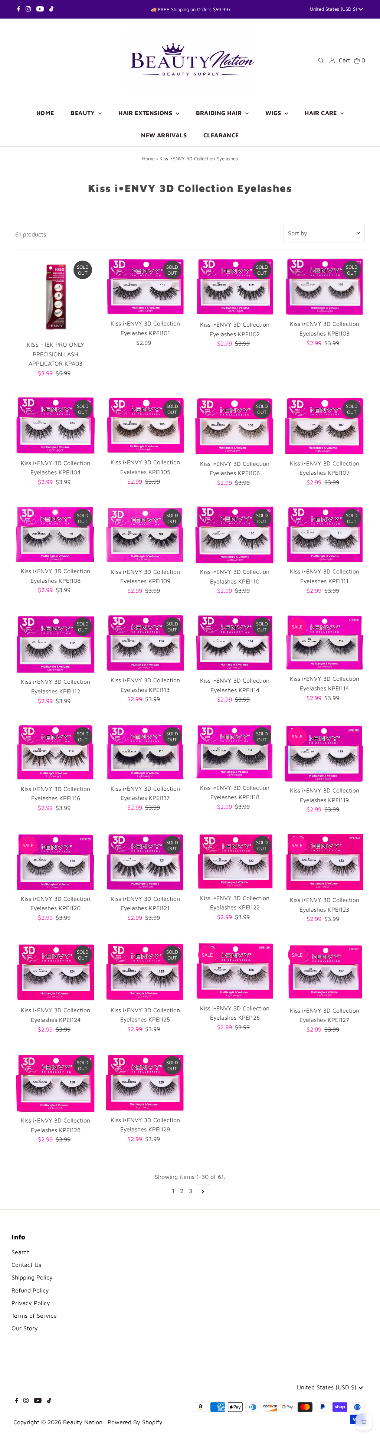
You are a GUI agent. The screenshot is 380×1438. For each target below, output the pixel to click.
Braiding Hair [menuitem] (220, 113)
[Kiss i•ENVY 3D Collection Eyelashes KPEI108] (55, 534)
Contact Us (26, 1264)
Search (21, 1252)
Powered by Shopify (135, 1422)
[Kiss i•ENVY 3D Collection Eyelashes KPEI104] (55, 425)
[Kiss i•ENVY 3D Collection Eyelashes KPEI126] (234, 971)
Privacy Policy (31, 1303)
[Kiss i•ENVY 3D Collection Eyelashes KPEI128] (55, 1082)
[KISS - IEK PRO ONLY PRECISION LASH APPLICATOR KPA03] (55, 297)
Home (148, 158)
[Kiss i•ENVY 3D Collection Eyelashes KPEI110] (234, 534)
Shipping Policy (32, 1277)
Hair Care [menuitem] (321, 113)
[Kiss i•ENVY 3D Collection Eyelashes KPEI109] (145, 534)
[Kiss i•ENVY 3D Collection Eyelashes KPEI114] (234, 643)
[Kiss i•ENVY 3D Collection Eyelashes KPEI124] (55, 972)
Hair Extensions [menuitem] (146, 113)
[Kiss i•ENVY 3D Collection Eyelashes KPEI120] (55, 861)
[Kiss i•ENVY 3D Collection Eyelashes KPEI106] (234, 426)
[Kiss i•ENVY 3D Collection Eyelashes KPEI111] (324, 534)
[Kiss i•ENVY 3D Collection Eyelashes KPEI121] (145, 861)
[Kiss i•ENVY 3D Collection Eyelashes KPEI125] (145, 972)
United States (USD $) (334, 9)
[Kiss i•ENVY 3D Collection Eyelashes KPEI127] (324, 972)
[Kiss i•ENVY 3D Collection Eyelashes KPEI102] (234, 287)
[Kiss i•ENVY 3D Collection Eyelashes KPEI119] (324, 753)
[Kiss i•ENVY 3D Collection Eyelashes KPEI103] (324, 287)
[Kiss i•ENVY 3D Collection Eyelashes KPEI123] (324, 862)
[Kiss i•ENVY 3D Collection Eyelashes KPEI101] (145, 286)
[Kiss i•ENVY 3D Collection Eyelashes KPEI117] (145, 752)
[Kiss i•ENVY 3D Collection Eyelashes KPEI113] (145, 643)
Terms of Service (34, 1315)
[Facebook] (18, 9)
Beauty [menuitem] (83, 113)
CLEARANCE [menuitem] (221, 135)
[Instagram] (28, 9)
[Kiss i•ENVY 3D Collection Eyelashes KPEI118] (234, 751)
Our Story (25, 1328)
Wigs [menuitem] (274, 113)
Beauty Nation (82, 1422)
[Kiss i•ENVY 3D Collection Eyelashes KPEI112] (55, 644)
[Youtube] (40, 9)
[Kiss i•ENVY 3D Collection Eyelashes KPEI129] (145, 1082)
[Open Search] (321, 59)
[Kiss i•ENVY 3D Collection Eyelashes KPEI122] (234, 861)
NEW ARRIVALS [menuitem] (164, 135)
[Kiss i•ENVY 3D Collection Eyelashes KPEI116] (55, 752)
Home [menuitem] (45, 113)
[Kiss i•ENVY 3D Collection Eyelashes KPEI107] (324, 426)
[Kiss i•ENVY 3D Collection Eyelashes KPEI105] (145, 425)
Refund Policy (30, 1290)
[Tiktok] (51, 9)
